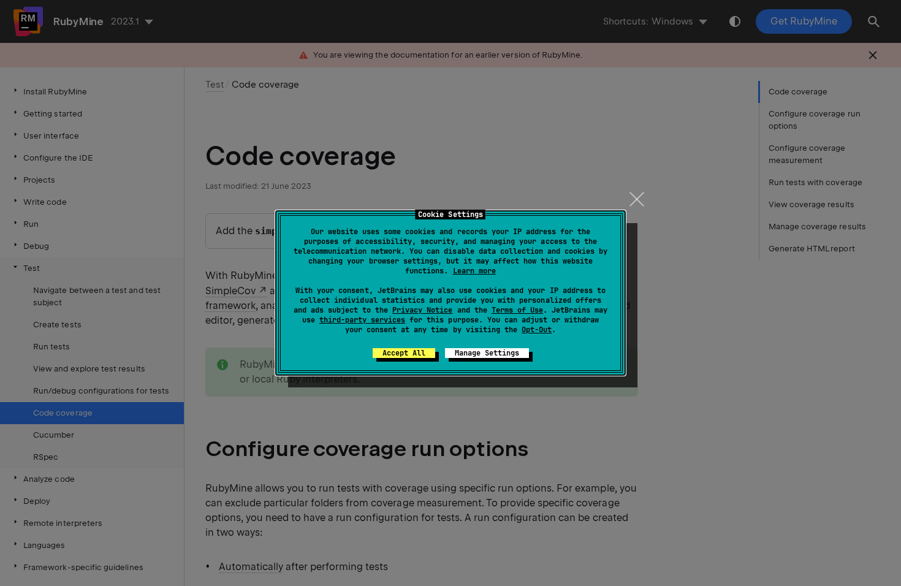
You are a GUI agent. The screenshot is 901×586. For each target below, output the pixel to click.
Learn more (474, 271)
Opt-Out (537, 330)
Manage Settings (487, 353)
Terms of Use (517, 310)
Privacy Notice (422, 310)
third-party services (362, 320)
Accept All (403, 353)
